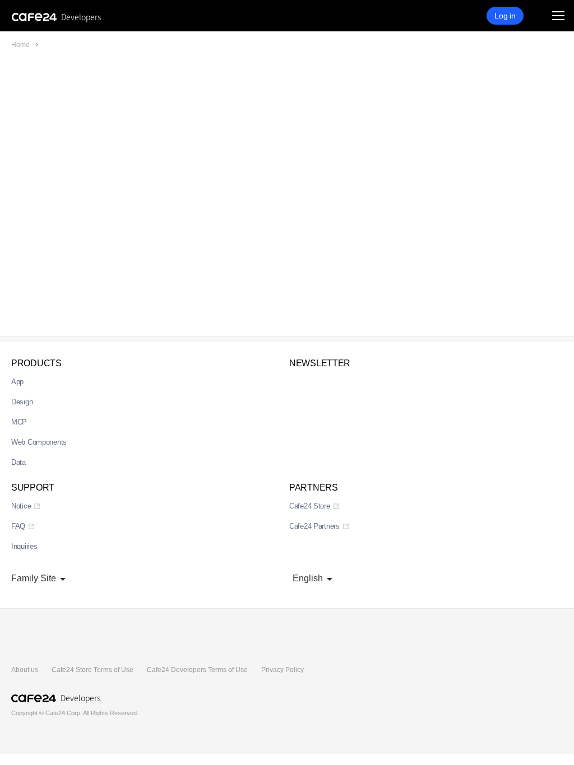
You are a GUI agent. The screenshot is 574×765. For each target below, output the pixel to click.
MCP (19, 422)
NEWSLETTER (319, 363)
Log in (505, 15)
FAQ (18, 526)
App (17, 381)
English (308, 578)
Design (22, 402)
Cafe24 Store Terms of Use (92, 669)
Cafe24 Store (309, 506)
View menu (558, 16)
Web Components (39, 442)
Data (18, 462)
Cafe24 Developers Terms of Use (197, 669)
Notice (21, 506)
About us (24, 669)
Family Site (33, 578)
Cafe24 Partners (314, 526)
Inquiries (24, 546)
